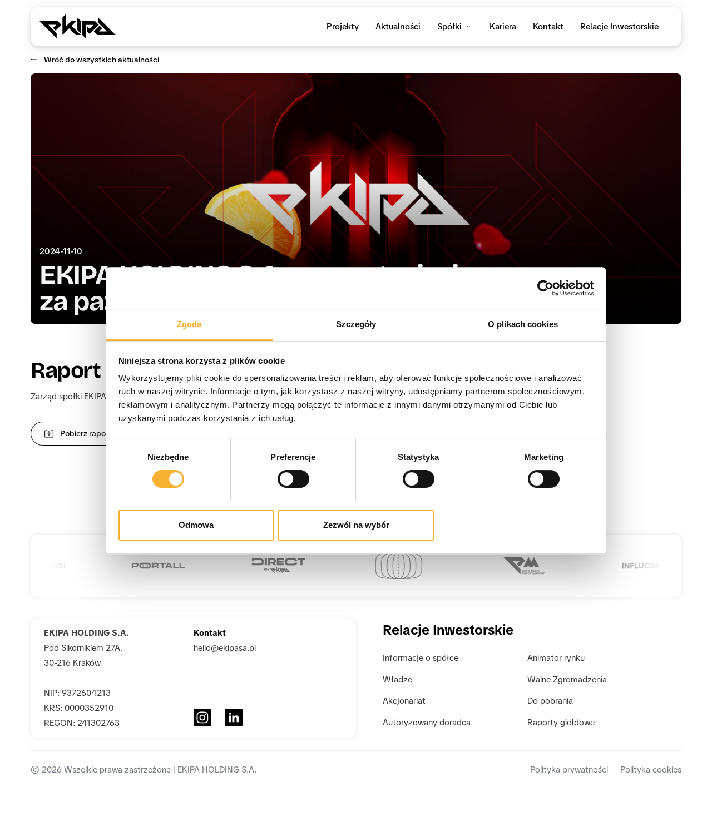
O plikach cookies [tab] (523, 324)
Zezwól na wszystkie (516, 525)
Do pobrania (550, 700)
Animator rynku (556, 658)
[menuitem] (343, 27)
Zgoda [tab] (189, 324)
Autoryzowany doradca (427, 722)
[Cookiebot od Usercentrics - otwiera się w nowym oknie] (545, 288)
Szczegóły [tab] (356, 324)
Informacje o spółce (420, 658)
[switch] (293, 479)
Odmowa (196, 525)
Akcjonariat (404, 700)
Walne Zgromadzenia (567, 679)
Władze (397, 679)
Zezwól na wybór (356, 525)
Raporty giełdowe (562, 722)
